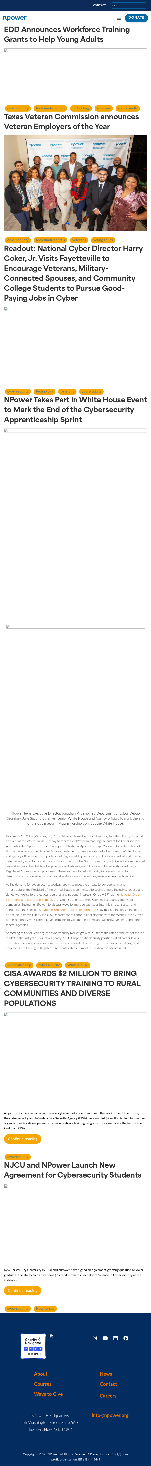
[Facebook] (126, 1338)
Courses (43, 1384)
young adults (128, 108)
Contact (99, 5)
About (40, 1374)
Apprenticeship (19, 965)
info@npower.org (110, 1415)
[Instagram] (94, 1338)
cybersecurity (18, 108)
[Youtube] (105, 1338)
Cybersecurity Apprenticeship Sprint (66, 909)
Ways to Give (48, 1394)
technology (80, 108)
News (106, 1374)
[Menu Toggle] (119, 18)
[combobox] (129, 5)
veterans (103, 108)
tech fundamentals (50, 108)
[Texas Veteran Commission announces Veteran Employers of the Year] (75, 183)
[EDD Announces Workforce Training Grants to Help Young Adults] (75, 73)
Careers (108, 1396)
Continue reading (22, 1139)
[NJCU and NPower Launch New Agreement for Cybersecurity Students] (75, 1224)
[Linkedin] (115, 1338)
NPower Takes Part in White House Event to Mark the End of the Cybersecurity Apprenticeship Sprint (75, 410)
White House (77, 965)
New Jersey (45, 1308)
